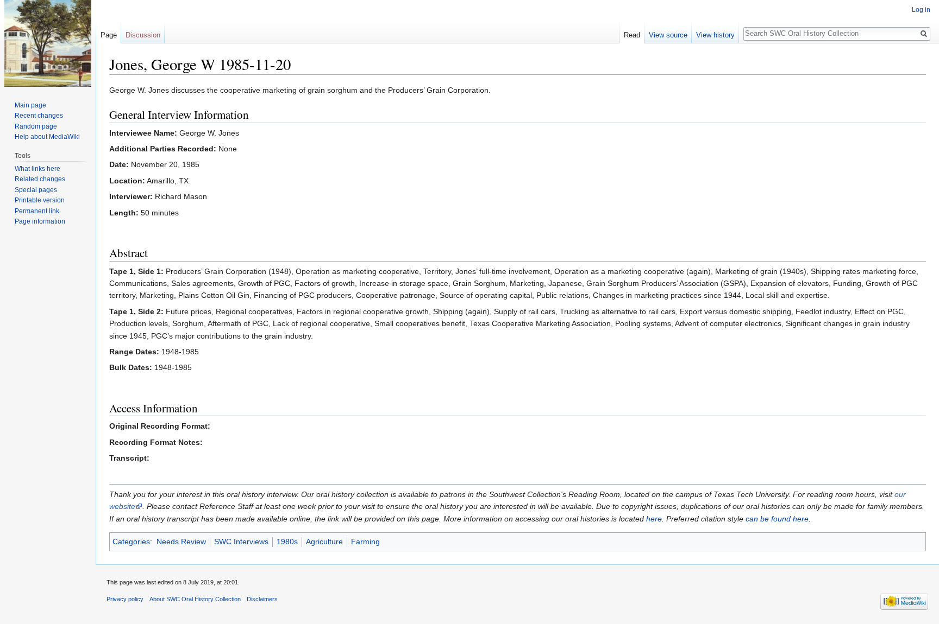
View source (668, 35)
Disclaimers (262, 599)
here (654, 518)
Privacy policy (125, 599)
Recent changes (39, 115)
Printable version (40, 200)
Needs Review (181, 541)
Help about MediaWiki (47, 137)
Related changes (40, 179)
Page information (40, 221)
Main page (30, 105)
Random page (36, 126)
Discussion (143, 35)
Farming (365, 541)
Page (109, 35)
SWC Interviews (241, 541)
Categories (131, 541)
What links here (37, 169)
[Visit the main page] (47, 43)
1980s (287, 541)
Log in (921, 10)
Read (632, 35)
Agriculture (324, 541)
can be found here (777, 518)
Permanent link (37, 211)
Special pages (36, 190)
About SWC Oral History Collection (195, 599)
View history (715, 35)
